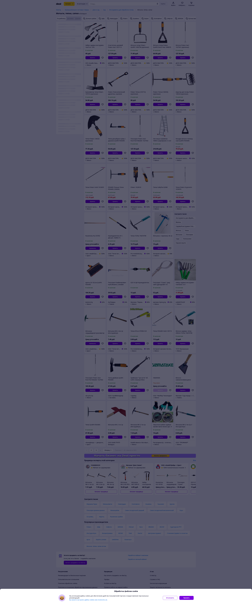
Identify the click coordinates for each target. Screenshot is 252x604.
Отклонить (170, 598)
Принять (186, 598)
